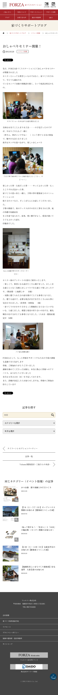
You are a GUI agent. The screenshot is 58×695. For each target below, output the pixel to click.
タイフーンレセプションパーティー (22, 448)
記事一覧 (29, 456)
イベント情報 (35, 33)
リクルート (7, 627)
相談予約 (53, 6)
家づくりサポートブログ (18, 33)
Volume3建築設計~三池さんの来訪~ (35, 464)
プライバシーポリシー (11, 632)
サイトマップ (7, 644)
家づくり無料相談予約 (11, 621)
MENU (5, 6)
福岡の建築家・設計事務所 (12, 638)
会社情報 (46, 6)
